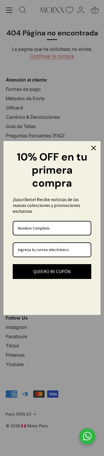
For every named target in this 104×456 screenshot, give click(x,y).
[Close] (94, 148)
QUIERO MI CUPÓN (52, 271)
